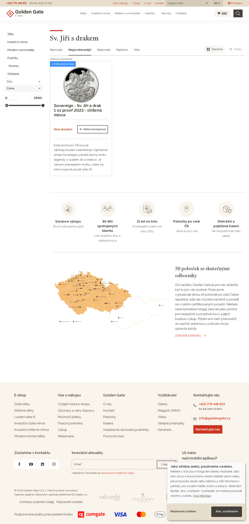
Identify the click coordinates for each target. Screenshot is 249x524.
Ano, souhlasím (227, 511)
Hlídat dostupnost (94, 129)
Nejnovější (56, 49)
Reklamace (66, 436)
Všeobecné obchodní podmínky (126, 430)
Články (162, 404)
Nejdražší (122, 49)
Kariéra (108, 423)
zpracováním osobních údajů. (118, 472)
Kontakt (159, 3)
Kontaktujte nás (208, 429)
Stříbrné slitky (24, 410)
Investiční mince (100, 13)
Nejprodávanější (79, 49)
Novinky (166, 13)
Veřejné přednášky (171, 423)
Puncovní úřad (113, 436)
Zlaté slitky (22, 404)
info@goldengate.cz (215, 418)
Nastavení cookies (183, 511)
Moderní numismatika (127, 13)
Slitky (83, 13)
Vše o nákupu (120, 3)
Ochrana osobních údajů (36, 502)
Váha (137, 49)
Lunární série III (24, 417)
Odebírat (166, 464)
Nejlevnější (103, 49)
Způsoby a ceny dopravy (76, 410)
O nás (147, 3)
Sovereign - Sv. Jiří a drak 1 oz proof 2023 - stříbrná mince (78, 110)
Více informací (202, 495)
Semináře (164, 430)
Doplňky (150, 13)
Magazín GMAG (169, 410)
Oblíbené (181, 13)
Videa (162, 417)
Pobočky (109, 417)
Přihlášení (237, 3)
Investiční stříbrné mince (31, 430)
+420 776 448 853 (16, 3)
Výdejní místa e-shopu (74, 404)
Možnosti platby (69, 417)
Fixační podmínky (70, 423)
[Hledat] (238, 14)
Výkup (136, 3)
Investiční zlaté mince (29, 423)
